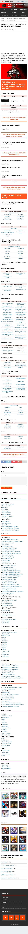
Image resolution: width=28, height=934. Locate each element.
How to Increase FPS (7, 315)
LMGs (7, 409)
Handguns (21, 412)
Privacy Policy (5, 897)
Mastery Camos (13, 15)
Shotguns (21, 409)
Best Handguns (20, 219)
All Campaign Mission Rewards (7, 321)
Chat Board (7, 446)
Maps (21, 438)
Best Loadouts (4, 12)
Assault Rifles (7, 407)
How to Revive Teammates (20, 364)
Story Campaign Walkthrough (14, 246)
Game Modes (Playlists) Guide (7, 350)
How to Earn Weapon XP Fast (20, 312)
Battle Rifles (7, 410)
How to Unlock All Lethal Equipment (11, 551)
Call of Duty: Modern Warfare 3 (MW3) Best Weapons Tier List (14, 188)
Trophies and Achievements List (10, 539)
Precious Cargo (21, 248)
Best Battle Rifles (7, 218)
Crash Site (7, 253)
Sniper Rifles (20, 410)
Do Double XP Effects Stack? (7, 332)
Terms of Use (5, 900)
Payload (20, 249)
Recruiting (4, 905)
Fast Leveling (5, 15)
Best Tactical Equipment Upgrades (10, 530)
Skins (23, 12)
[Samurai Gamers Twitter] (11, 917)
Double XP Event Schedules (7, 329)
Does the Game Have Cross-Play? (10, 706)
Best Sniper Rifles (20, 218)
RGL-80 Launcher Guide (7, 874)
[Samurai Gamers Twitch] (22, 917)
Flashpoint (20, 253)
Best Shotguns (21, 216)
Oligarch (7, 255)
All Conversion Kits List (7, 593)
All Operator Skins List (20, 319)
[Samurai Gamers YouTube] (17, 917)
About (3, 907)
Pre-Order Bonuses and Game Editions (12, 687)
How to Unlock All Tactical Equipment (11, 553)
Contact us (4, 902)
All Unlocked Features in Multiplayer (11, 572)
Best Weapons (23, 9)
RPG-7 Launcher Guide (6, 868)
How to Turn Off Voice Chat (20, 335)
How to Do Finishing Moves (20, 365)
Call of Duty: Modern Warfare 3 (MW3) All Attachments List (14, 153)
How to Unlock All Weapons (20, 307)
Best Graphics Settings (7, 314)
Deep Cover (7, 251)
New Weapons (20, 386)
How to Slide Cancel (7, 364)
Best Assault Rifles (7, 214)
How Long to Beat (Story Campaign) (11, 703)
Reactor (7, 249)
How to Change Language (7, 319)
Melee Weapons (20, 414)
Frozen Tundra (7, 256)
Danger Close (7, 258)
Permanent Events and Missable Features (12, 541)
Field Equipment (7, 427)
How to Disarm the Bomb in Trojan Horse (12, 591)
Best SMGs (20, 214)
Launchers (7, 414)
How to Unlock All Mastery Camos (10, 584)
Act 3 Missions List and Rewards (10, 669)
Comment (3, 476)
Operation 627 (7, 248)
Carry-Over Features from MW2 (21, 327)
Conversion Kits (7, 415)
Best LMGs (7, 216)
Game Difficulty (21, 381)
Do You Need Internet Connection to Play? (12, 704)
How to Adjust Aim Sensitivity (7, 338)
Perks (7, 424)
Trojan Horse (20, 258)
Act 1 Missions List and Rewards (10, 665)
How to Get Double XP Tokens (21, 329)
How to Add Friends (7, 351)
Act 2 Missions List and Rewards (10, 667)
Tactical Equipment (7, 426)
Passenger (20, 251)
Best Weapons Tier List (14, 212)
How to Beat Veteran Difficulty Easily (11, 576)
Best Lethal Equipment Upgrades (10, 528)
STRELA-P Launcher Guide (7, 865)
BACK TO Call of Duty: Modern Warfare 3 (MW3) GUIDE (14, 455)
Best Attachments (7, 230)
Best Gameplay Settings (20, 314)
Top (5, 9)
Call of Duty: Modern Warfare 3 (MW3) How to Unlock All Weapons (14, 135)
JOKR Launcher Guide (6, 871)
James (14, 29)
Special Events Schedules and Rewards (11, 586)
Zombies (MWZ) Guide (7, 286)
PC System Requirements (21, 378)
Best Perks (14, 12)
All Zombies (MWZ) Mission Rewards (11, 570)
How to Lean (20, 367)
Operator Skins (7, 436)
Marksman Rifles (7, 412)
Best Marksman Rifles (7, 219)
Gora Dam (21, 256)
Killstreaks (21, 427)
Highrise (20, 255)
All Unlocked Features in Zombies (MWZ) (12, 574)
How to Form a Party (21, 351)
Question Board (20, 446)
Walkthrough (14, 9)
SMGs (20, 407)
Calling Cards (20, 436)
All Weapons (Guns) (14, 405)
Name (2, 471)
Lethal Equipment (20, 426)
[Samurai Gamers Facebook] (5, 917)
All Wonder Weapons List (21, 289)
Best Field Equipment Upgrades (7, 232)
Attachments (20, 424)
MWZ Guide (23, 15)
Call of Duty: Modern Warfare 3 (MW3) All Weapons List (14, 118)
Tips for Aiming (21, 315)
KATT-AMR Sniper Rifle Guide (8, 878)
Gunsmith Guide (7, 317)
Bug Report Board (7, 448)
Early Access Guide (7, 386)
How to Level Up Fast (7, 312)
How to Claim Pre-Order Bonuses (10, 694)
